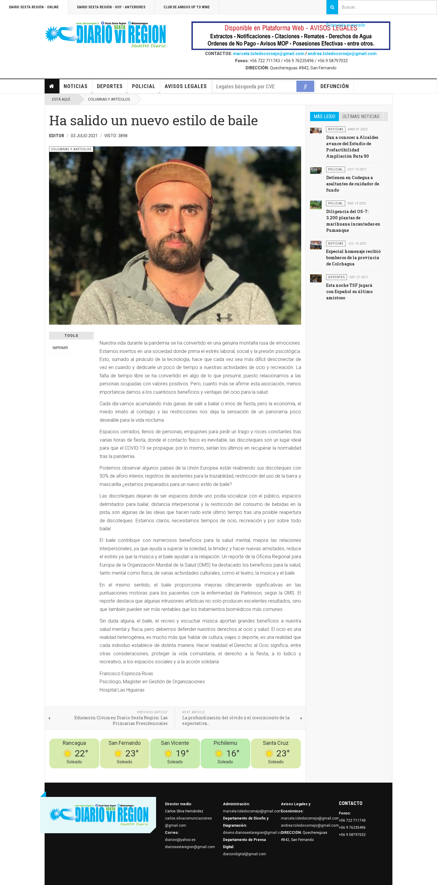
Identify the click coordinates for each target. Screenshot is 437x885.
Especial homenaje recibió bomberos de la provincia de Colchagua (353, 257)
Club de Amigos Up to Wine (187, 7)
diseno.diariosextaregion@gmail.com (254, 833)
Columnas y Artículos (109, 99)
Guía (281, 772)
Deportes (110, 86)
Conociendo (196, 772)
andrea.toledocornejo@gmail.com (342, 53)
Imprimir (60, 348)
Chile (213, 772)
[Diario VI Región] (105, 34)
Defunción (334, 86)
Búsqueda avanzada (345, 25)
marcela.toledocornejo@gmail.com (268, 53)
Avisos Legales (186, 86)
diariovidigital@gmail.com (244, 854)
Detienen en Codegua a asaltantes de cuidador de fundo (352, 184)
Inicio (52, 86)
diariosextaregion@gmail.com (190, 847)
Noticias (76, 86)
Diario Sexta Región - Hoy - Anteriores (111, 7)
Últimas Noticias (361, 116)
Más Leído (324, 116)
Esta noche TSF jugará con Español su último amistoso (349, 291)
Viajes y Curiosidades (256, 772)
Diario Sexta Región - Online (34, 7)
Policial (143, 86)
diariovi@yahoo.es (180, 840)
